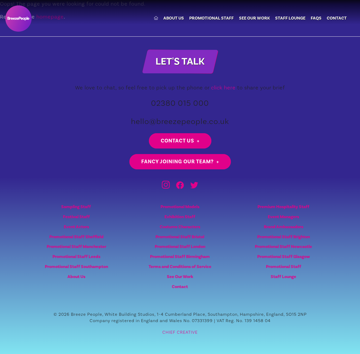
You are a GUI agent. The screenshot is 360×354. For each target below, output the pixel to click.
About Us (173, 18)
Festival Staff (76, 216)
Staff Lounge (290, 18)
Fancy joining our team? (177, 161)
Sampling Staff (76, 206)
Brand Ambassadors (283, 226)
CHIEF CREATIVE (180, 332)
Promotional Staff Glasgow (283, 256)
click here (223, 87)
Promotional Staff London (180, 246)
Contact (337, 18)
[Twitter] (194, 187)
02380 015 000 (180, 103)
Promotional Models (180, 206)
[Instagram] (166, 187)
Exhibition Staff (179, 216)
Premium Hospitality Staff (283, 206)
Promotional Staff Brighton (283, 237)
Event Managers (283, 216)
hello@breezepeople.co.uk (180, 121)
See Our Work (254, 18)
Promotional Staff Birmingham (180, 256)
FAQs (316, 18)
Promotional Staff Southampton (76, 266)
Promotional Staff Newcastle (283, 246)
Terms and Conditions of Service (180, 266)
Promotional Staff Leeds (76, 256)
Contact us (177, 140)
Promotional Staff (211, 18)
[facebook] (180, 187)
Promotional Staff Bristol (179, 237)
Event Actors (76, 226)
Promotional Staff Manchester (76, 246)
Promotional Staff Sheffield (76, 237)
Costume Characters (180, 226)
